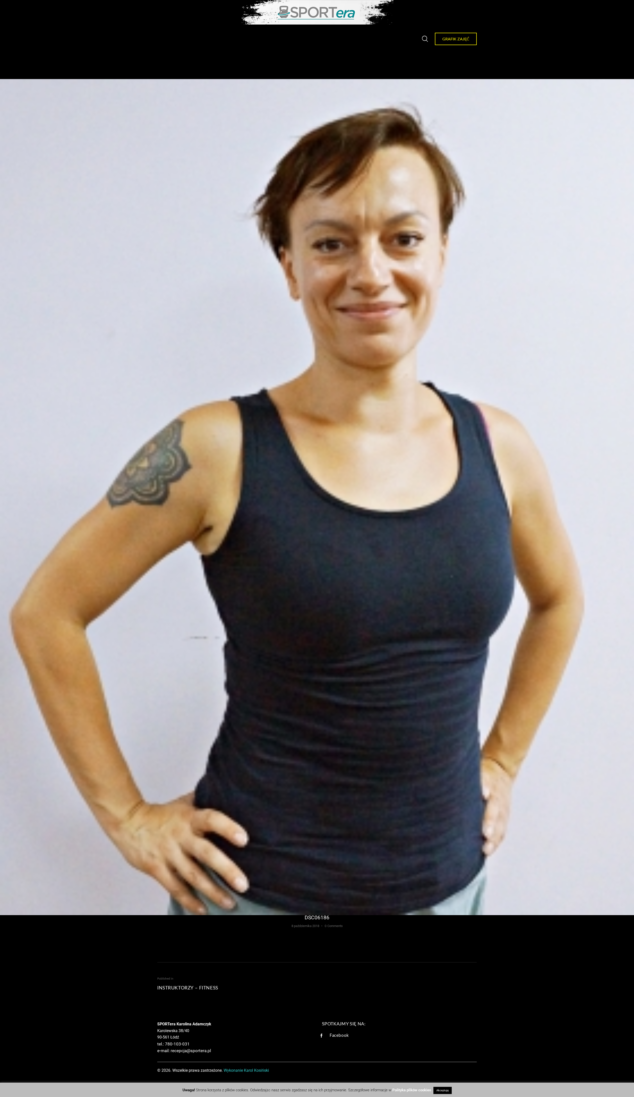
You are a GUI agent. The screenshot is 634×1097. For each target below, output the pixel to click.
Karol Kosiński (256, 1070)
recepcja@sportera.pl (191, 1050)
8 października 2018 (305, 926)
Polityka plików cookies (411, 1090)
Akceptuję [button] (442, 1090)
